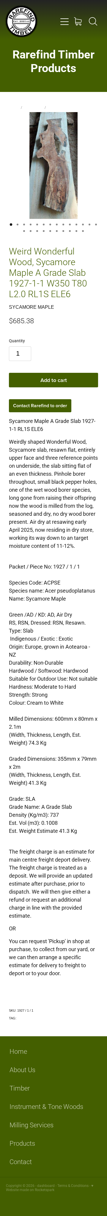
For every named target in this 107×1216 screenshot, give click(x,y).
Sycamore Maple (62, 107)
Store (14, 107)
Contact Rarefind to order (40, 405)
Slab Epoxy (33, 107)
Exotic (21, 1018)
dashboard (46, 1185)
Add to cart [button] (53, 380)
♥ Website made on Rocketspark (49, 1187)
